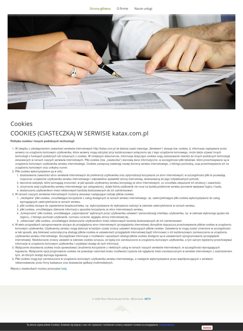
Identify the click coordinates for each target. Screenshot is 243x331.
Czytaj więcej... (167, 324)
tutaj (63, 268)
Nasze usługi (143, 8)
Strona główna (100, 8)
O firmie (122, 8)
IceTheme (121, 309)
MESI (147, 299)
